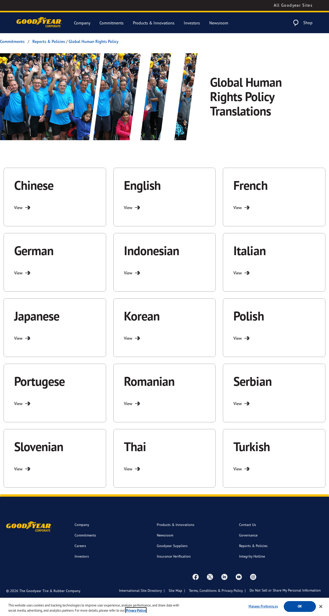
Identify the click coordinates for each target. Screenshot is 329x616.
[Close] (320, 606)
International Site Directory (140, 590)
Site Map (175, 590)
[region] (164, 607)
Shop (308, 22)
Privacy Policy (136, 610)
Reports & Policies (48, 41)
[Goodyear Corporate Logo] (39, 23)
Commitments (111, 22)
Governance (248, 535)
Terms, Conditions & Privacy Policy (216, 590)
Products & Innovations (154, 22)
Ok (300, 606)
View (18, 207)
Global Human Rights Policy (93, 41)
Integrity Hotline (252, 556)
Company (82, 22)
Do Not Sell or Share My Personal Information (285, 590)
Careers (80, 545)
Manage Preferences (263, 606)
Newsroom (218, 22)
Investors (192, 22)
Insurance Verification (174, 556)
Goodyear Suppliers (172, 545)
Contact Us (247, 524)
